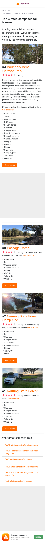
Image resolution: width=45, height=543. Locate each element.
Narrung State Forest (22, 391)
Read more (10, 165)
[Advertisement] (22, 195)
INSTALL (38, 537)
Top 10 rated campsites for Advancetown (21, 445)
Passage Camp (18, 248)
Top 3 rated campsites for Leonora (18, 459)
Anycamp (6, 11)
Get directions (8, 110)
